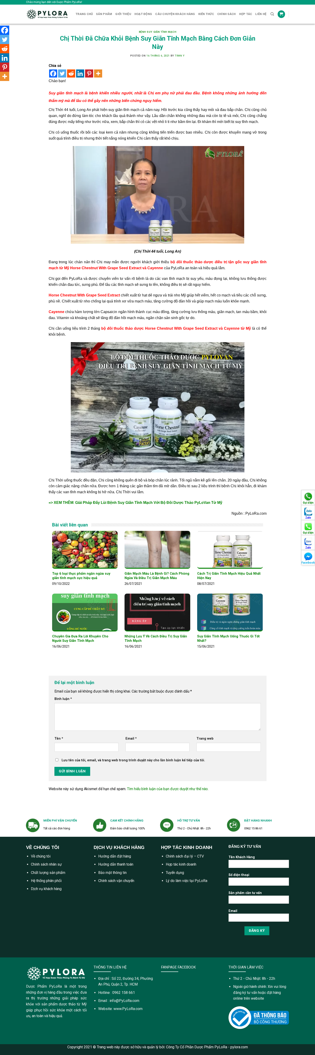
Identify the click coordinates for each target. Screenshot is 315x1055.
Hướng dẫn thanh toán (115, 864)
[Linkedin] (80, 73)
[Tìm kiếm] (272, 14)
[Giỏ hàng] (281, 14)
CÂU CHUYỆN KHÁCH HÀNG (175, 14)
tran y (179, 55)
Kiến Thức (206, 14)
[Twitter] (62, 73)
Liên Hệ (260, 14)
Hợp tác (245, 14)
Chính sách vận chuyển (116, 881)
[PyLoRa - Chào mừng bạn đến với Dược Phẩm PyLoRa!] (47, 14)
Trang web (205, 739)
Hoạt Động (143, 14)
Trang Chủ (84, 14)
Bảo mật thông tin (112, 872)
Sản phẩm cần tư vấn (245, 893)
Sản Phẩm (104, 14)
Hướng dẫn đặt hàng (114, 856)
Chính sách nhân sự (46, 864)
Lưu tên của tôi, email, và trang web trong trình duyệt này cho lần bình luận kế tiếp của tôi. (133, 760)
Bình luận (63, 699)
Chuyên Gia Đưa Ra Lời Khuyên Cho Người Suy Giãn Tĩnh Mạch (80, 638)
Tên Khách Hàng (242, 857)
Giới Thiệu (123, 14)
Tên (58, 739)
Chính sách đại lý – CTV (185, 856)
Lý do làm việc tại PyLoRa (186, 881)
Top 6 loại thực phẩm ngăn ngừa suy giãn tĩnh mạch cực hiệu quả (81, 576)
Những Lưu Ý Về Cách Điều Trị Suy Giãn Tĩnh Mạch (156, 638)
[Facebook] (53, 73)
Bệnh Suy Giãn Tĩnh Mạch (157, 31)
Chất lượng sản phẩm (48, 872)
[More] (98, 73)
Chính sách (226, 14)
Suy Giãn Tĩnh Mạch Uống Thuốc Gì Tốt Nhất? (228, 638)
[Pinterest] (89, 73)
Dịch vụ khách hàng (46, 889)
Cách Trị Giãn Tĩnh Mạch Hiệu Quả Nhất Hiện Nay (229, 576)
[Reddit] (71, 73)
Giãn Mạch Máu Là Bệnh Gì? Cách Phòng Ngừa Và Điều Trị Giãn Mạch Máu (157, 576)
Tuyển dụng (175, 872)
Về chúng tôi (41, 856)
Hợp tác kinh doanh (181, 864)
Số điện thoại (239, 875)
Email (131, 739)
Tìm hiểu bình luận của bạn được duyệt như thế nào (167, 789)
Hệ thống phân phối (46, 881)
